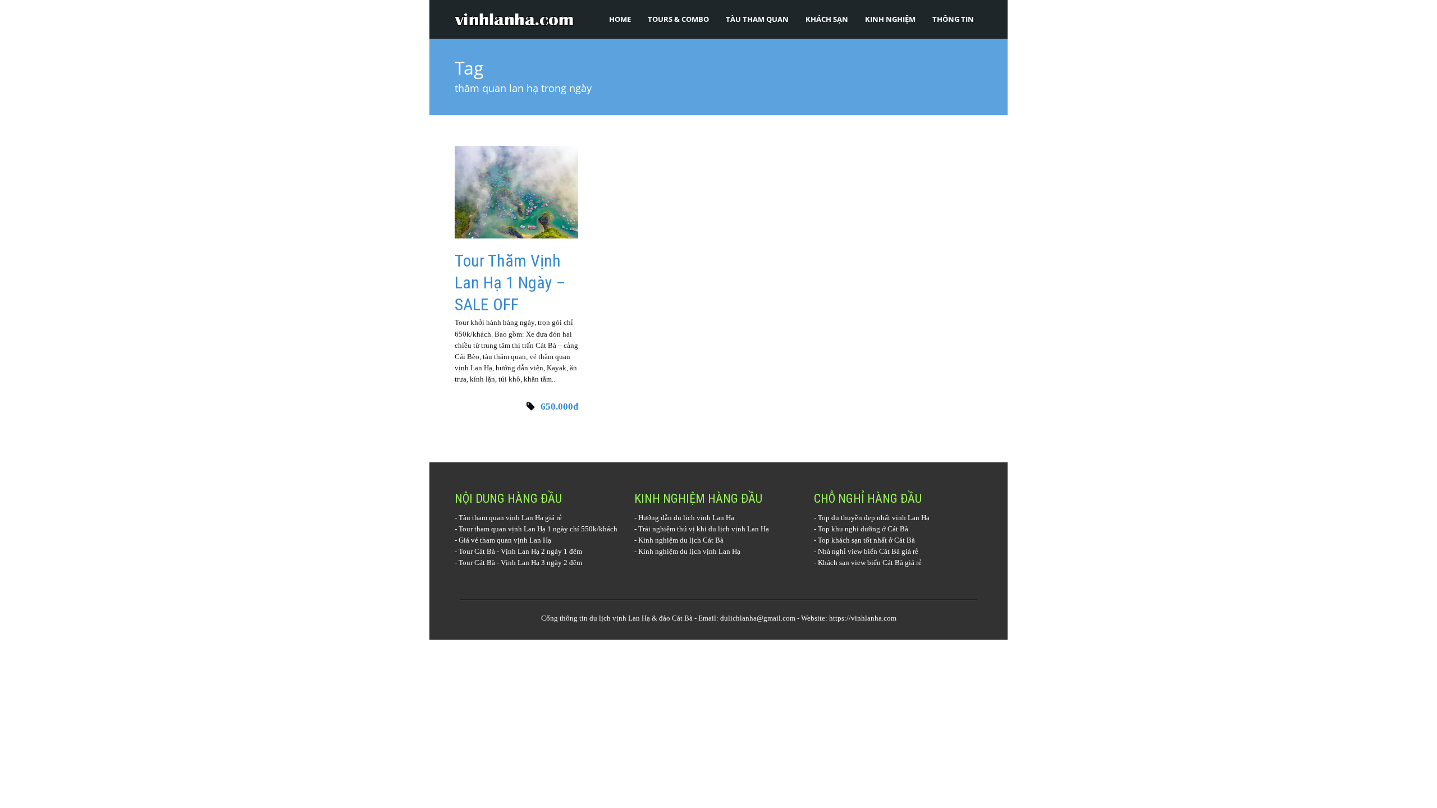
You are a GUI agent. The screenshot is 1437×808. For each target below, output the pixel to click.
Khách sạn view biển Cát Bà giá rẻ (870, 562)
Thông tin (953, 19)
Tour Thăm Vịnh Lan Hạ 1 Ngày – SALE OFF (510, 282)
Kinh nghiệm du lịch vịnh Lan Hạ (689, 551)
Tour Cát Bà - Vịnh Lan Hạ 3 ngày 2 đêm (520, 562)
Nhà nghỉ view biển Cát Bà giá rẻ (868, 551)
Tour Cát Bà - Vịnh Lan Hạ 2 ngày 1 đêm (520, 551)
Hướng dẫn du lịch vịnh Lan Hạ (686, 517)
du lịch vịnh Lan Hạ (619, 618)
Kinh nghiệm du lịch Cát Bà (681, 540)
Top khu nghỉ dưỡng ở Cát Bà (863, 529)
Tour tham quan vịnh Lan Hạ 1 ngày (513, 529)
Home (620, 19)
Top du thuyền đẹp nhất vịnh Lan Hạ (874, 517)
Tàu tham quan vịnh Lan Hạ (501, 517)
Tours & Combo (678, 19)
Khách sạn (827, 19)
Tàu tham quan (757, 19)
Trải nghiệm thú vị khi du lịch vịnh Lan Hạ (703, 529)
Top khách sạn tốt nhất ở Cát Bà (866, 540)
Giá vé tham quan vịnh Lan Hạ (505, 540)
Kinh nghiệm (890, 19)
